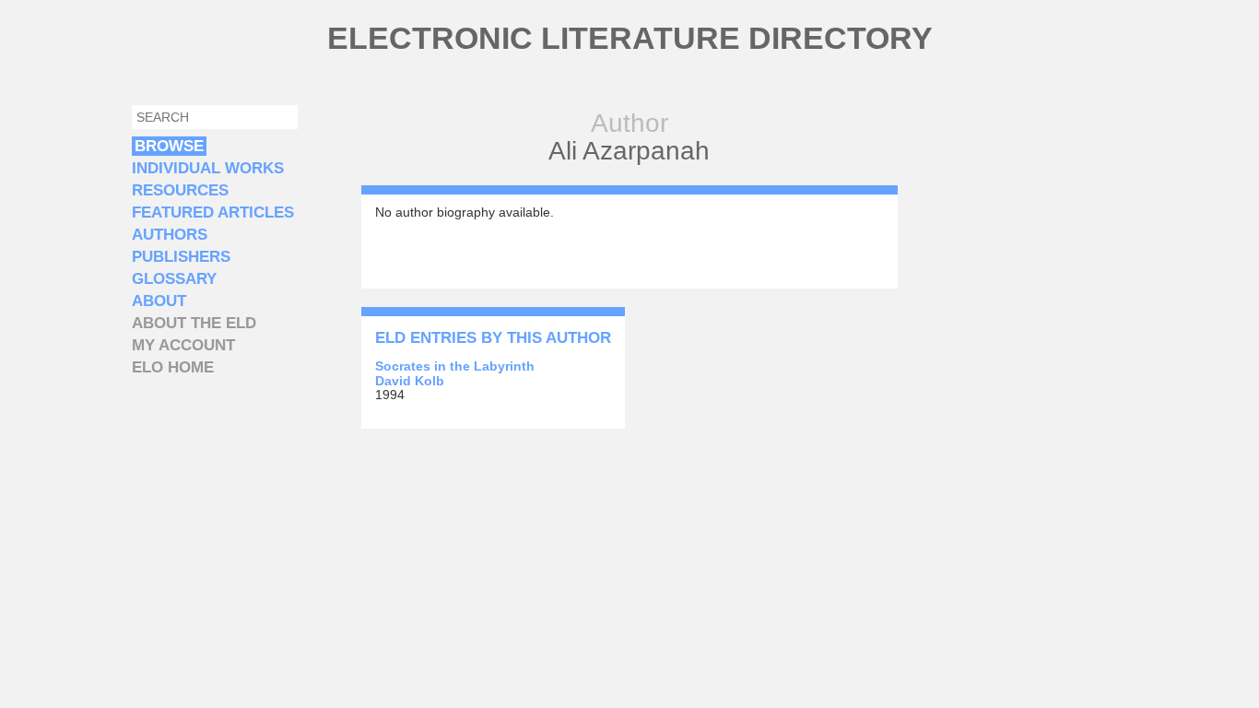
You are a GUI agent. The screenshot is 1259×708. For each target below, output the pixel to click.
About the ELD (194, 323)
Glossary (174, 279)
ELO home (173, 367)
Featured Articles (213, 212)
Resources (180, 190)
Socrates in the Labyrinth (455, 366)
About (159, 301)
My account (183, 345)
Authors (169, 234)
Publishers (181, 257)
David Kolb (409, 380)
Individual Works (208, 168)
